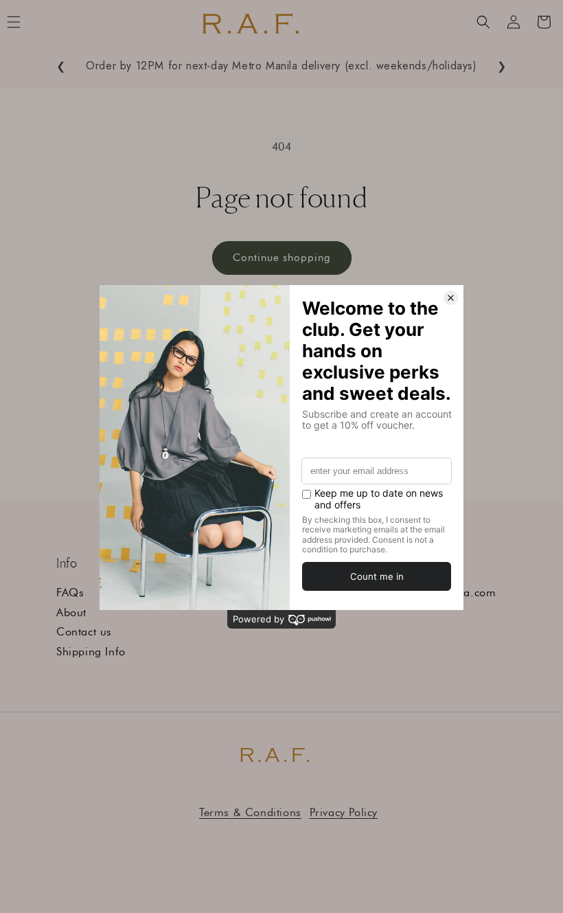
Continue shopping (282, 257)
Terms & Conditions (250, 812)
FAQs (70, 592)
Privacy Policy (344, 812)
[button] (483, 22)
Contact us (84, 631)
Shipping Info (91, 651)
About (71, 612)
